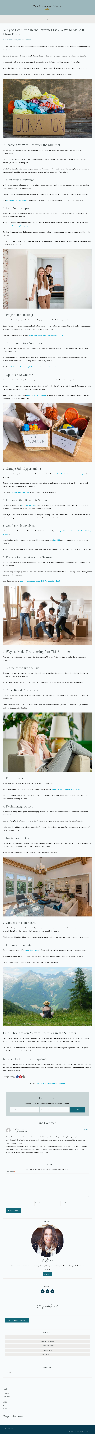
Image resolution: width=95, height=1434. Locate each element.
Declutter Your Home (10, 40)
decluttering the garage (19, 226)
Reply (86, 1130)
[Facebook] (17, 1076)
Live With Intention (47, 1346)
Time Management (47, 1354)
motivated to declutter (16, 200)
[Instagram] (9, 1428)
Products (6, 1393)
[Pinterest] (20, 1076)
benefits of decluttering (36, 395)
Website (67, 1203)
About (5, 1406)
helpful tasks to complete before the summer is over (33, 367)
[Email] (23, 1076)
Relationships (47, 1350)
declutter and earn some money (70, 474)
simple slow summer (29, 505)
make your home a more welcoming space (46, 335)
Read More (47, 1274)
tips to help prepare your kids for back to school (40, 581)
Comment (10, 1172)
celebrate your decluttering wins (66, 789)
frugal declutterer (32, 950)
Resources (6, 1396)
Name (9, 1203)
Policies (5, 1409)
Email (37, 1203)
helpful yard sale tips (20, 492)
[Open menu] (48, 19)
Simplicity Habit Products (17, 1320)
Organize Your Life (24, 40)
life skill (56, 540)
